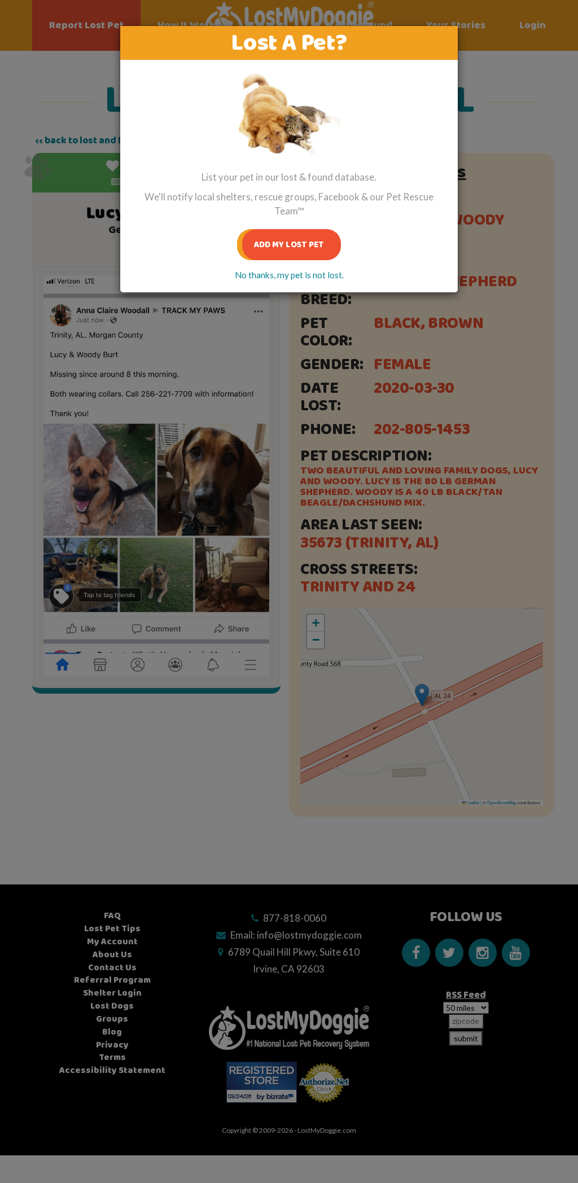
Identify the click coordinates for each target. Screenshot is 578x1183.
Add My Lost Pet (289, 244)
